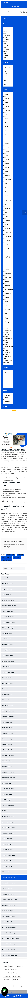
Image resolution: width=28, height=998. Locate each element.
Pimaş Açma (5, 56)
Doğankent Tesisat (6, 209)
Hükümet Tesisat (6, 262)
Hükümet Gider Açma (7, 860)
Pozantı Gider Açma (7, 694)
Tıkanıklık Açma (10, 554)
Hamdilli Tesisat (6, 249)
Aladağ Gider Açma (7, 650)
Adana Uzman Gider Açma (9, 927)
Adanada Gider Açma (7, 910)
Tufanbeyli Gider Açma (8, 711)
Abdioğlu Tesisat (6, 164)
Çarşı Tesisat (5, 205)
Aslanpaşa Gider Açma (8, 750)
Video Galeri (5, 398)
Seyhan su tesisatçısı (6, 335)
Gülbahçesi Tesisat (7, 233)
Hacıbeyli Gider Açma (7, 833)
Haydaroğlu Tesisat (7, 258)
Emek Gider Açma (6, 799)
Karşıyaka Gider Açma (8, 894)
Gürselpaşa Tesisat (7, 237)
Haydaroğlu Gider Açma (8, 855)
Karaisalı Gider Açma (7, 677)
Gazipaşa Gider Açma (8, 816)
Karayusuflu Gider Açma (8, 883)
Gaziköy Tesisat (6, 225)
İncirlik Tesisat (5, 266)
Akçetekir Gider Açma (7, 738)
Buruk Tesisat (5, 197)
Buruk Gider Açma (7, 633)
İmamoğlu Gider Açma (8, 672)
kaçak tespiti (14, 969)
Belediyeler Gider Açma (8, 627)
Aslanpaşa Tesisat (6, 176)
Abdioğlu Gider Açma (7, 733)
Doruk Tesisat (5, 213)
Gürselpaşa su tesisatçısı (7, 323)
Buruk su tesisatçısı (6, 343)
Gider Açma (5, 46)
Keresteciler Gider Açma (8, 905)
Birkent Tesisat (6, 188)
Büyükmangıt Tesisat (7, 201)
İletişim (5, 406)
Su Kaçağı (5, 62)
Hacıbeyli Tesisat (6, 241)
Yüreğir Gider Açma (7, 722)
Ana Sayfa (5, 18)
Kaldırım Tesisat (6, 270)
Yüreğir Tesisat (6, 156)
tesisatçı (15, 972)
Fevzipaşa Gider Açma (8, 805)
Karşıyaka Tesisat (6, 286)
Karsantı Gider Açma (7, 888)
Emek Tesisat (5, 217)
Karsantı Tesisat (6, 282)
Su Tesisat (7, 377)
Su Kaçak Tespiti (6, 384)
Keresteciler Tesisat (7, 294)
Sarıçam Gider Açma (7, 583)
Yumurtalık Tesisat (6, 152)
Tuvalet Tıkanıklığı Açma (6, 41)
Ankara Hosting (9, 993)
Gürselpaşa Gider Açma (8, 616)
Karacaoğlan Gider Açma (8, 877)
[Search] (24, 568)
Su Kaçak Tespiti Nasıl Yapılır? (6, 73)
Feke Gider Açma (6, 666)
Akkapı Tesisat (5, 172)
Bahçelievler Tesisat (7, 180)
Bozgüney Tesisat (6, 192)
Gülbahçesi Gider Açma (8, 822)
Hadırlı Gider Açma (7, 838)
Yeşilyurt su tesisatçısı (7, 319)
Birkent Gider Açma (7, 766)
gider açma (6, 969)
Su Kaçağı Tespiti (19, 986)
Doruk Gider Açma (7, 794)
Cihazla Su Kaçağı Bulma (6, 83)
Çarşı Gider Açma (6, 783)
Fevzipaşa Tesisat (6, 221)
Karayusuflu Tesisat (7, 278)
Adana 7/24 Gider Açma (8, 916)
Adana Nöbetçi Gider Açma (9, 944)
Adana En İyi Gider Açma (8, 949)
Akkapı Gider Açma (7, 744)
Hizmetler (5, 24)
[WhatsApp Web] (4, 991)
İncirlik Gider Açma (7, 866)
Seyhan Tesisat (6, 99)
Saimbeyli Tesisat (6, 140)
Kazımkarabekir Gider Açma (9, 899)
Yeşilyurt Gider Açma (7, 611)
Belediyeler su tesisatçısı (7, 339)
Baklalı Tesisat (5, 184)
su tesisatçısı (7, 976)
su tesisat (11, 966)
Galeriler (5, 390)
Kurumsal (7, 401)
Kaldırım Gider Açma (7, 872)
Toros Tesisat (5, 306)
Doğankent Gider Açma (8, 788)
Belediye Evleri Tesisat (7, 315)
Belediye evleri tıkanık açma (7, 361)
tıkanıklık (19, 966)
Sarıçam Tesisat (6, 144)
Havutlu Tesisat (6, 254)
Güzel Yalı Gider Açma (8, 600)
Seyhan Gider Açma (7, 644)
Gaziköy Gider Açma (7, 811)
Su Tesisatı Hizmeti (6, 36)
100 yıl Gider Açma (7, 589)
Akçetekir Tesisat (6, 168)
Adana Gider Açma (7, 578)
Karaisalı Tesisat (6, 123)
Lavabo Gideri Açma (6, 560)
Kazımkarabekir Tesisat (8, 290)
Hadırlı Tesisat (5, 245)
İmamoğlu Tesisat (6, 119)
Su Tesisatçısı (5, 374)
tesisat (5, 966)
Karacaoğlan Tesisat (7, 274)
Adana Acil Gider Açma (8, 921)
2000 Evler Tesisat (6, 160)
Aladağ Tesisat (6, 103)
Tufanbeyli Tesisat (6, 148)
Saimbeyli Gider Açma (8, 700)
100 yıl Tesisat (5, 302)
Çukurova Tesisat (6, 111)
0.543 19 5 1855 (23, 12)
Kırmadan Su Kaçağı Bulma (7, 79)
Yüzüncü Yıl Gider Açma (8, 639)
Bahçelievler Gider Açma (8, 755)
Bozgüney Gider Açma (8, 772)
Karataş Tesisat (6, 127)
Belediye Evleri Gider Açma (9, 605)
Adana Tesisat (5, 95)
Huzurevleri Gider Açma (8, 622)
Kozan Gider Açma (7, 689)
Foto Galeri (8, 395)
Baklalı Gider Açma (7, 761)
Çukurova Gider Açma (8, 661)
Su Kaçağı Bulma (6, 68)
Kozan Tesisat (5, 132)
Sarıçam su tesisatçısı (7, 331)
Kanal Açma (16, 557)
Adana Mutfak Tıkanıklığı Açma (7, 31)
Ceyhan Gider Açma (7, 655)
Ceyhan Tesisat (6, 107)
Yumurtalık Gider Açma (8, 716)
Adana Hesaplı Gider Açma (9, 933)
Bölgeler (5, 89)
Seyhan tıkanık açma (7, 357)
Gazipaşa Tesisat (6, 229)
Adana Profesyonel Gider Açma (10, 938)
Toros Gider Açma (6, 594)
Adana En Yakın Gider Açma (9, 955)
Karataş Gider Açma (7, 683)
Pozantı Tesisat (6, 136)
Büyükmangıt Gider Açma (8, 777)
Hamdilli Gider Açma (7, 844)
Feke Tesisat (5, 115)
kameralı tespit (7, 972)
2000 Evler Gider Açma (8, 727)
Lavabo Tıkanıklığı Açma (6, 51)
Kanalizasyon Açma (6, 557)
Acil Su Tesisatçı (16, 976)
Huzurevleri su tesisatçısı (7, 327)
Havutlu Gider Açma (7, 849)
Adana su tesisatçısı (6, 353)
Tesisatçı (5, 367)
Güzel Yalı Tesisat (6, 310)
